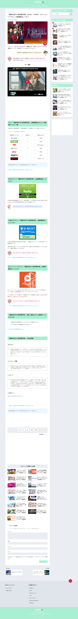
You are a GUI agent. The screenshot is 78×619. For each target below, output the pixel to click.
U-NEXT (30, 324)
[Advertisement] (28, 109)
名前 (9, 541)
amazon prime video (34, 600)
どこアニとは (37, 5)
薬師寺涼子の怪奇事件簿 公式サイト (15, 396)
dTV (30, 595)
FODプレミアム (33, 593)
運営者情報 (32, 614)
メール (9, 546)
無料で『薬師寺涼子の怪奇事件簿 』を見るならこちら (21, 169)
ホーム (32, 5)
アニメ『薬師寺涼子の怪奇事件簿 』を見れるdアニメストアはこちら (24, 305)
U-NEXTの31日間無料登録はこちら (16, 329)
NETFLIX (32, 603)
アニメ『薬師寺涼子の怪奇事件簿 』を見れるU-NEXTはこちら (22, 257)
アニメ (46, 434)
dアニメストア (33, 598)
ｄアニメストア (16, 355)
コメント (9, 531)
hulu (31, 590)
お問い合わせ (44, 5)
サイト (9, 551)
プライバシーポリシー (39, 616)
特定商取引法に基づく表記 (46, 614)
